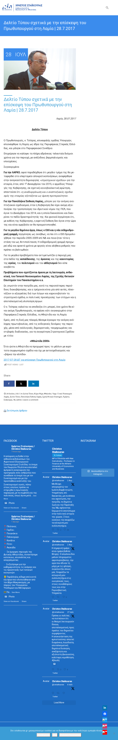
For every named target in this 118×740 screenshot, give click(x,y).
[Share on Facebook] (9, 384)
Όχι (54, 735)
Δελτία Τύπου (28, 393)
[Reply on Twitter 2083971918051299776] (53, 597)
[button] (107, 8)
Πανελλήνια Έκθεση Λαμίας (31, 397)
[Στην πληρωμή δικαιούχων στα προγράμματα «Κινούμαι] (89, 450)
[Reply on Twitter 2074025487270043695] (53, 693)
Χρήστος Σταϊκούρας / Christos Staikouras (23, 447)
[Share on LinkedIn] (33, 384)
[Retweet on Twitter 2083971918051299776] (59, 597)
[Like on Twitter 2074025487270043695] (64, 693)
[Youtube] (104, 732)
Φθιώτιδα (47, 393)
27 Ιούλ (70, 612)
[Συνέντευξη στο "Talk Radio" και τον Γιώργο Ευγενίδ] (89, 461)
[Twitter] (104, 720)
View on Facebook (11, 508)
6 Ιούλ (70, 685)
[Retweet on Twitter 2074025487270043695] (59, 693)
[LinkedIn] (104, 707)
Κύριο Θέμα (38, 393)
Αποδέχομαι (43, 735)
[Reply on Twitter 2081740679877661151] (53, 669)
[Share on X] (21, 384)
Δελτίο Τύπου (15, 397)
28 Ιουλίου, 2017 (13, 393)
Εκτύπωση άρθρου (17, 410)
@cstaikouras (58, 480)
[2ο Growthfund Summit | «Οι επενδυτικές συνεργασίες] (106, 450)
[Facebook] (104, 713)
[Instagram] (104, 726)
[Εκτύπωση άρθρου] (5, 410)
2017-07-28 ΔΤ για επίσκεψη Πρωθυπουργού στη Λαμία (34, 359)
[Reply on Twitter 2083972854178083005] (53, 529)
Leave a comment (30, 400)
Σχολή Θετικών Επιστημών (52, 397)
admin (19, 400)
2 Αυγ (69, 480)
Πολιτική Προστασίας (70, 735)
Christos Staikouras (62, 477)
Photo (12, 503)
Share (24, 508)
